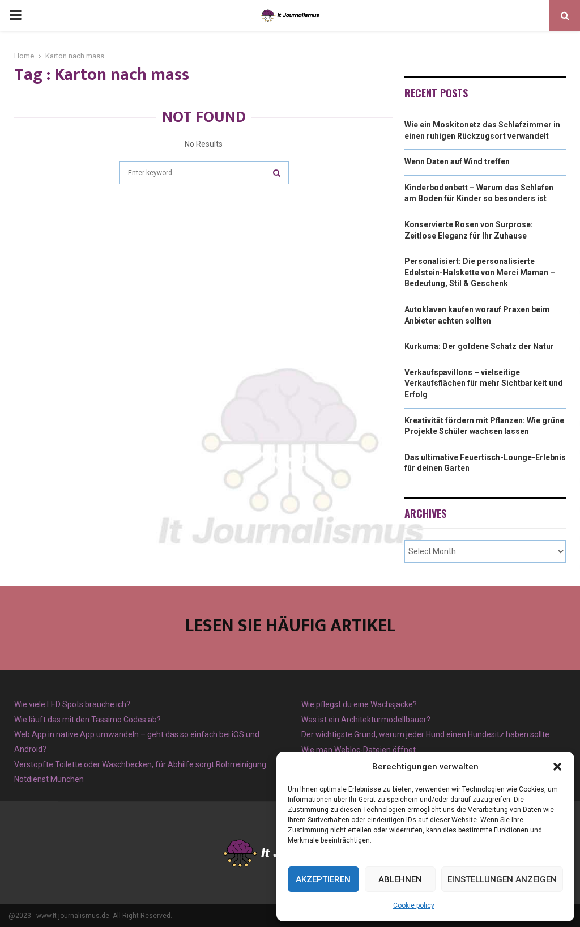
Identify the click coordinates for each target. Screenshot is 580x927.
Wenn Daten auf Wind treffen (457, 161)
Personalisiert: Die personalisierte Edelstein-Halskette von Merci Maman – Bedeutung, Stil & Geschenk (479, 272)
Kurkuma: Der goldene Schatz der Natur (479, 346)
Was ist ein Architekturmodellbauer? (365, 719)
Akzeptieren (323, 879)
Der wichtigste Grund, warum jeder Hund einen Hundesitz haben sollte (425, 734)
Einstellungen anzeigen (502, 879)
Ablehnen (400, 879)
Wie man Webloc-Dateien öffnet (358, 749)
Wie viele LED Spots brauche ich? (72, 704)
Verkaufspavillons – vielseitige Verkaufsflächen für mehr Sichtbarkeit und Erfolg (483, 383)
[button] (557, 766)
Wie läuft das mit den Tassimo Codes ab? (87, 719)
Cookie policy (413, 905)
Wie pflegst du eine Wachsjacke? (359, 704)
